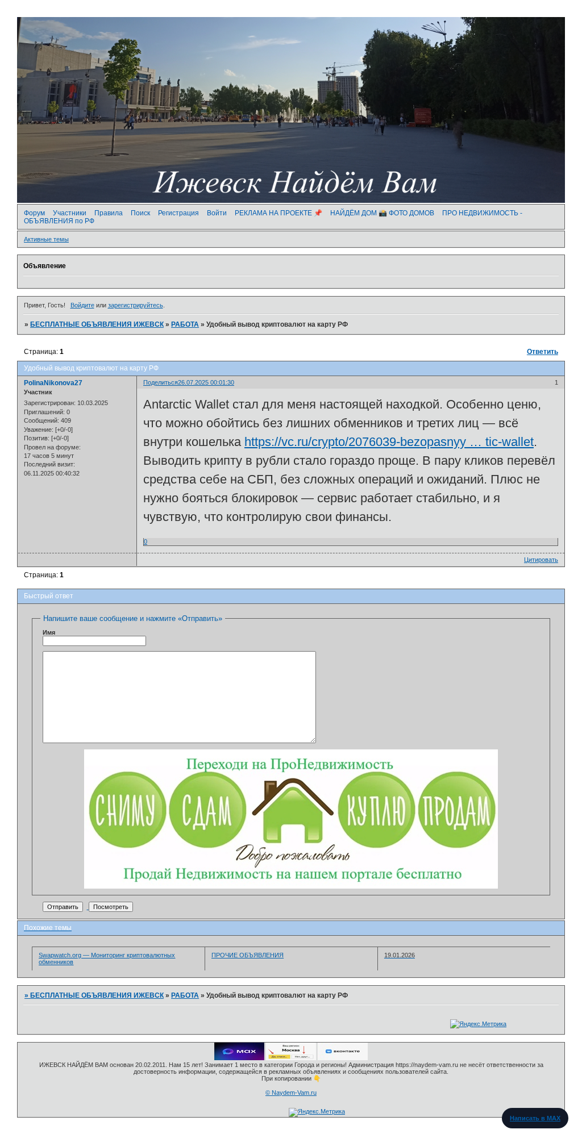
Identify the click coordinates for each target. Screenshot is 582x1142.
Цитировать (541, 559)
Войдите (82, 305)
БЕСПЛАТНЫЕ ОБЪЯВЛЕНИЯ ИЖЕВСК (97, 324)
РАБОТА (185, 324)
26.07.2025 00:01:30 (206, 382)
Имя (49, 632)
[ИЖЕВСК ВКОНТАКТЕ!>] (343, 1058)
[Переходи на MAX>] (239, 1058)
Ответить (542, 352)
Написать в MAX (535, 1118)
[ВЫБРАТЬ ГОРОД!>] (291, 1058)
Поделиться (160, 382)
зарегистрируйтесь (135, 305)
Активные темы (46, 239)
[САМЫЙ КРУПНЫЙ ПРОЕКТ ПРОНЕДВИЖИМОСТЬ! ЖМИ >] (291, 886)
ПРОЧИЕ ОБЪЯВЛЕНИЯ (247, 955)
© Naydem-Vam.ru (291, 1092)
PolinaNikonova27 (53, 383)
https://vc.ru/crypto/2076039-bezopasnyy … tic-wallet (389, 442)
